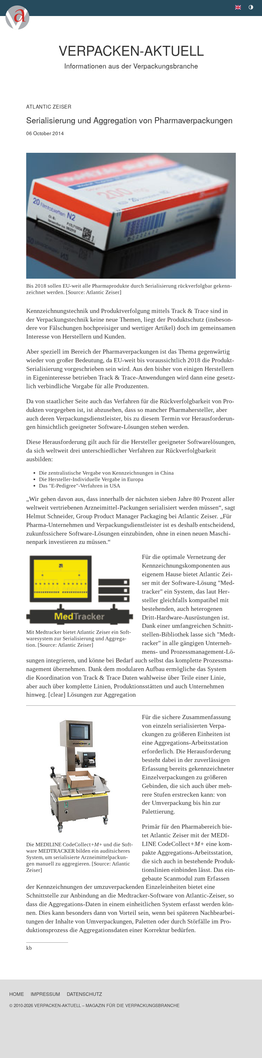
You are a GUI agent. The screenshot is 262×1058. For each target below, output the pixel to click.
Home (16, 993)
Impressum (45, 993)
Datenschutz (84, 993)
